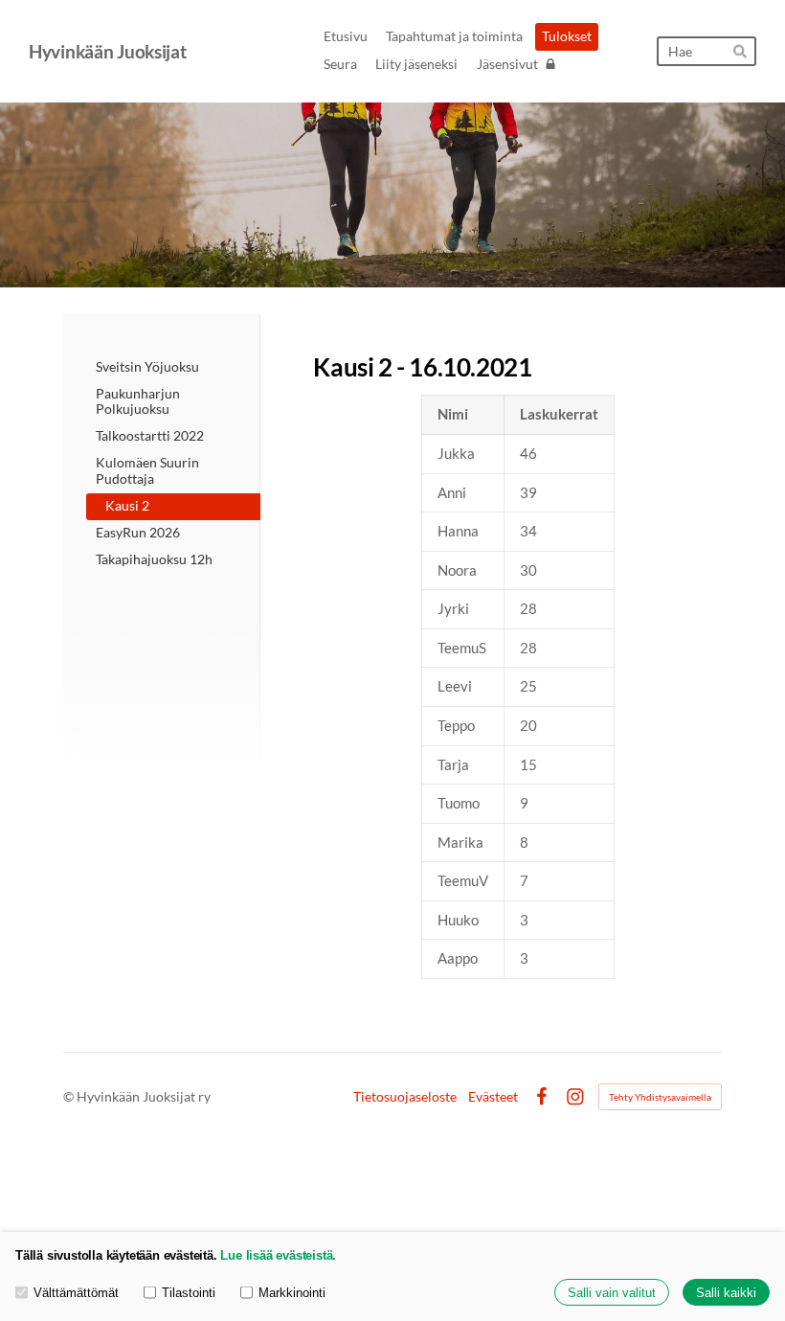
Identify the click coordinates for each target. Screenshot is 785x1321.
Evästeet (493, 1097)
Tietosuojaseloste (405, 1097)
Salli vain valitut (612, 1293)
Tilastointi (188, 1293)
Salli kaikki (726, 1293)
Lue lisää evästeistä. (278, 1255)
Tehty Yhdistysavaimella (660, 1097)
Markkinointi (291, 1293)
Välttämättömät (76, 1293)
